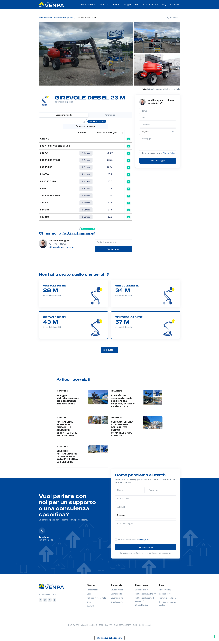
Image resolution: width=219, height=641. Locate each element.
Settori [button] (116, 4)
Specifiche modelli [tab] (64, 115)
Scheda (87, 153)
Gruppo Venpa (117, 590)
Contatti (174, 4)
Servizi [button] (102, 4)
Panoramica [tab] (110, 115)
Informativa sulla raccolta (109, 638)
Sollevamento (45, 17)
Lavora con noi (117, 598)
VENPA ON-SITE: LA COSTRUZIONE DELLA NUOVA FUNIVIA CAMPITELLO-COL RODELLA (122, 429)
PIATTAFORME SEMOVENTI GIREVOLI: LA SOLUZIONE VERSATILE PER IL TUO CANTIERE (67, 429)
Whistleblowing (141, 605)
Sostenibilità (116, 594)
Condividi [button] (174, 18)
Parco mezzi (92, 590)
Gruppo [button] (127, 4)
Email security (117, 602)
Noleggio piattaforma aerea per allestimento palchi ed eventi (68, 399)
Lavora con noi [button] (150, 4)
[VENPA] (51, 4)
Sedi (89, 594)
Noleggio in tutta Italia (96, 598)
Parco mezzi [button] (87, 4)
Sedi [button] (137, 4)
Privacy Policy (169, 153)
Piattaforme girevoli (64, 17)
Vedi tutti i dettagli (92, 125)
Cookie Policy (164, 594)
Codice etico (140, 590)
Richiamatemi (113, 249)
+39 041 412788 (48, 595)
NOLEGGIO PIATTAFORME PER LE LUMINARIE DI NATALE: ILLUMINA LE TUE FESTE (67, 456)
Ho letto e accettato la (158, 153)
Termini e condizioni (167, 598)
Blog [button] (164, 4)
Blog (89, 602)
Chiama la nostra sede (61, 247)
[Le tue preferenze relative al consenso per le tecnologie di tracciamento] (214, 636)
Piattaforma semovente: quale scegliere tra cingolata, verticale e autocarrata (123, 401)
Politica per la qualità (144, 594)
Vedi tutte (108, 350)
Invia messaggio (157, 160)
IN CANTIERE (62, 391)
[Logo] (51, 586)
